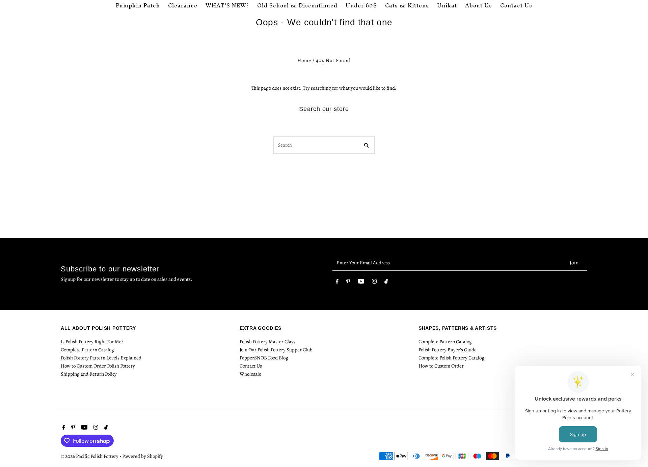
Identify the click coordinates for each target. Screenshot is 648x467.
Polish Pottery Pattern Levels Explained (101, 357)
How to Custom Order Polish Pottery (98, 365)
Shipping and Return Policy (89, 374)
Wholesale (250, 374)
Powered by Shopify (142, 456)
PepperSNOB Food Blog (264, 357)
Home (304, 60)
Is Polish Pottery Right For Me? (92, 341)
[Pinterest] (348, 283)
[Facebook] (337, 283)
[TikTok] (386, 283)
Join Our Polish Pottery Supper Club (276, 349)
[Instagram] (374, 283)
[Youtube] (361, 283)
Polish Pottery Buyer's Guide (447, 349)
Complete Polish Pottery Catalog (451, 357)
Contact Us (251, 365)
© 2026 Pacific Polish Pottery (90, 456)
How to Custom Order (441, 365)
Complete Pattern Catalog (87, 349)
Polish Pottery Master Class (267, 341)
